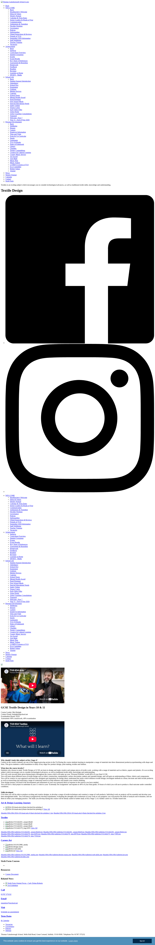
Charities (13, 148)
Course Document (11, 874)
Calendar (8, 177)
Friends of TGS (15, 36)
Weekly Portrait (15, 16)
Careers (12, 130)
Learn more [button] (73, 941)
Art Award (14, 157)
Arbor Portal (14, 112)
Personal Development (13, 122)
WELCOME (10, 8)
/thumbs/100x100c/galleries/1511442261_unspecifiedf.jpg (64, 832)
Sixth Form (9, 181)
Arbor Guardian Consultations (21, 114)
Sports (12, 138)
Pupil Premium (15, 99)
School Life (9, 77)
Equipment (14, 87)
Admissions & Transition (19, 24)
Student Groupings (16, 55)
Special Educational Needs (19, 104)
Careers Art (6, 840)
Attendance (14, 83)
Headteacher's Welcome (18, 12)
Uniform (13, 89)
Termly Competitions (17, 150)
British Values (15, 169)
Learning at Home (16, 73)
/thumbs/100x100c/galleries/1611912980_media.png (19, 855)
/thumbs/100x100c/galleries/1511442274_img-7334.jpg (21, 836)
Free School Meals (16, 102)
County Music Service (18, 155)
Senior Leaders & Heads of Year (21, 20)
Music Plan (14, 161)
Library (12, 146)
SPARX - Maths (16, 75)
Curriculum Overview (18, 53)
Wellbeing (13, 126)
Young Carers (15, 108)
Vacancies (13, 44)
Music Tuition (15, 163)
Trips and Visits (15, 134)
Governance (14, 28)
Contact (8, 179)
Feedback (13, 67)
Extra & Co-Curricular (18, 136)
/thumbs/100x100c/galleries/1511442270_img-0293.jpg (21, 834)
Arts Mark (13, 159)
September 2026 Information (20, 38)
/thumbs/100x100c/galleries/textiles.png (15, 857)
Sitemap (8, 931)
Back (7, 6)
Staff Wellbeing (15, 40)
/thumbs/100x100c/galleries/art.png (115, 855)
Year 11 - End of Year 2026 (20, 120)
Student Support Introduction (20, 81)
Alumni (12, 171)
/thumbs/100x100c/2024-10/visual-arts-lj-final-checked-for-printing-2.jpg (79, 813)
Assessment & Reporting (19, 63)
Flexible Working (16, 26)
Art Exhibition (12, 885)
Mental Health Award (17, 97)
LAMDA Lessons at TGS (19, 165)
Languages (14, 140)
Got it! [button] (142, 941)
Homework (14, 65)
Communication (15, 22)
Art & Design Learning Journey (16, 803)
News (7, 173)
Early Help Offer (16, 110)
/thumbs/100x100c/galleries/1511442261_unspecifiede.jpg (106, 832)
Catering (13, 93)
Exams (12, 57)
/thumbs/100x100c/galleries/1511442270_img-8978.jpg (61, 834)
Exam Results (15, 59)
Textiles (4, 817)
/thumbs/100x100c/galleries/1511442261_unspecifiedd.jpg (22, 832)
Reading (13, 69)
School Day (14, 85)
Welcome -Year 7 (16, 118)
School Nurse (15, 95)
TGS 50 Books (15, 142)
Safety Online (15, 106)
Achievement (10, 46)
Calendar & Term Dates (18, 18)
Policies (13, 30)
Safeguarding (15, 32)
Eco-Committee (15, 167)
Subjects (13, 51)
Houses (12, 128)
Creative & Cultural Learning (20, 152)
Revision (13, 71)
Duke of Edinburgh (17, 144)
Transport (13, 116)
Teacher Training (16, 42)
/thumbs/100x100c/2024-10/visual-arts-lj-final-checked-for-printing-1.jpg (27, 813)
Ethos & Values (15, 14)
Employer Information (18, 132)
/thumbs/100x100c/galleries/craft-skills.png (87, 855)
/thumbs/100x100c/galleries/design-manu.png (55, 855)
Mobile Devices (15, 91)
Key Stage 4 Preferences (19, 61)
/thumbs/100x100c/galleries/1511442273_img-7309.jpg (101, 834)
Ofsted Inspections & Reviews (21, 34)
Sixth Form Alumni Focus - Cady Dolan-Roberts (25, 883)
